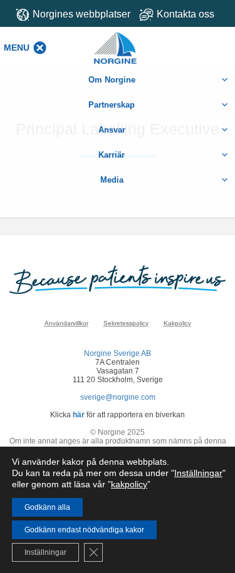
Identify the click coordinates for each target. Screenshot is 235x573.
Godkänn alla (47, 507)
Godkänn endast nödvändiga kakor (84, 529)
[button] (16, 48)
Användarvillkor (66, 323)
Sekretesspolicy (126, 323)
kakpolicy (129, 484)
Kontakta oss (185, 14)
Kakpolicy (177, 323)
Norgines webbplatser (81, 14)
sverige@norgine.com (117, 397)
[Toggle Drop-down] (183, 14)
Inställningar (198, 473)
